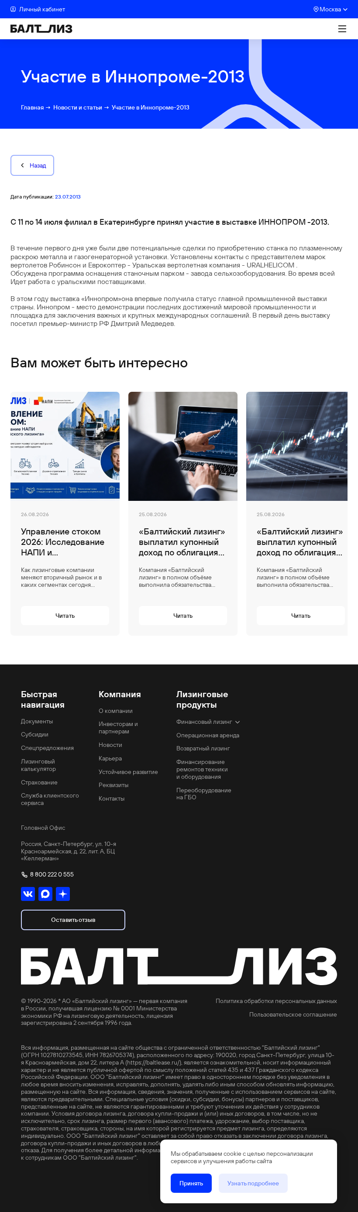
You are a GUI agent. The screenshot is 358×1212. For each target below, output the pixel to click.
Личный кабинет (42, 9)
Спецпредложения (47, 748)
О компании (116, 711)
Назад (38, 165)
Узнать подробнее (253, 1183)
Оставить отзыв (73, 920)
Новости (110, 745)
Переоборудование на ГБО (203, 794)
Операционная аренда (207, 735)
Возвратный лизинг (203, 748)
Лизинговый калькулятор (38, 765)
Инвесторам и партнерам (118, 727)
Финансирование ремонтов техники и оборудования (202, 769)
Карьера (110, 758)
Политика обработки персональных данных (276, 1001)
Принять (191, 1183)
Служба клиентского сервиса (50, 799)
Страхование (39, 782)
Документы (37, 721)
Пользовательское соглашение (293, 1014)
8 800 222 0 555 (52, 874)
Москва (330, 9)
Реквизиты (113, 785)
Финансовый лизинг (204, 722)
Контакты (111, 798)
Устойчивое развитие (128, 772)
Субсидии (34, 734)
